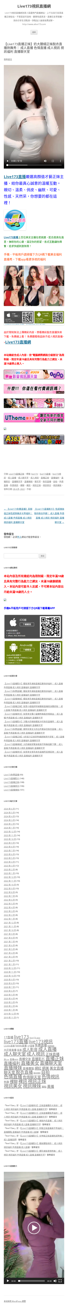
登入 (19, 536)
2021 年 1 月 (9, 964)
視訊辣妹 (57, 485)
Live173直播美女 (11, 786)
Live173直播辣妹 (11, 789)
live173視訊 (41, 1041)
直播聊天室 (17, 481)
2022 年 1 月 (9, 918)
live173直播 (45, 473)
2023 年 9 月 (9, 843)
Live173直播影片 (11, 778)
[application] (34, 1228)
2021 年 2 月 (9, 960)
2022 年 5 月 (9, 903)
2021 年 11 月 (10, 926)
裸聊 (22, 485)
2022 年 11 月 (10, 880)
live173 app (35, 1037)
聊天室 (38, 481)
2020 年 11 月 (10, 972)
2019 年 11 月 (10, 1017)
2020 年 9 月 (9, 979)
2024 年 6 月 (9, 808)
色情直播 (13, 1076)
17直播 (8, 1037)
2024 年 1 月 (9, 827)
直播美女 (30, 1063)
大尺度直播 (10, 1050)
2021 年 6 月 (9, 945)
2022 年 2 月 (9, 915)
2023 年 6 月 (9, 854)
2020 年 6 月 (9, 990)
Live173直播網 (18, 342)
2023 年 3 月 (9, 865)
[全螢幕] (60, 1280)
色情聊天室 (32, 1076)
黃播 (50, 1086)
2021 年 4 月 (9, 953)
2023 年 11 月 (10, 835)
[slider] (31, 1281)
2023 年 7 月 (9, 850)
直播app (14, 1059)
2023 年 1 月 (9, 873)
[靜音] (55, 1280)
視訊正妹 (37, 485)
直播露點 (28, 1068)
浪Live (6, 1059)
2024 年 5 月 (9, 812)
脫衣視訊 (37, 1073)
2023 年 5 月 (9, 858)
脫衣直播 (47, 481)
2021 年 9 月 (9, 934)
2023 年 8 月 (9, 846)
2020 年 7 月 (9, 987)
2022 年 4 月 (9, 907)
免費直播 (41, 1045)
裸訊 (28, 485)
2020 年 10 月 (10, 975)
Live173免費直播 (11, 774)
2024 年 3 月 (9, 820)
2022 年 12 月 (10, 877)
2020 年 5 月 (9, 994)
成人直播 (12, 477)
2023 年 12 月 (10, 831)
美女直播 (57, 1068)
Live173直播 (15, 176)
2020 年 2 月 (9, 1006)
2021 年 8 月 (9, 937)
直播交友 (25, 1059)
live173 (34, 473)
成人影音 (30, 1049)
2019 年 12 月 (10, 1013)
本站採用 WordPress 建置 (15, 1301)
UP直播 (30, 1045)
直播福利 (55, 477)
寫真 (19, 1049)
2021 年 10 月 (10, 930)
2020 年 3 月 (9, 1002)
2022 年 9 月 (9, 888)
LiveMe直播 (9, 1045)
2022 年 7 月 (9, 896)
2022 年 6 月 (9, 899)
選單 (34, 32)
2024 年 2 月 (9, 824)
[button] (34, 1228)
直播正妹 (45, 477)
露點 (44, 1086)
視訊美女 (47, 485)
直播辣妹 (28, 481)
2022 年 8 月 (9, 892)
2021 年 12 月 (10, 922)
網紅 (38, 1068)
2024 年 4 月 (9, 816)
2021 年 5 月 (9, 949)
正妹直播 (52, 1054)
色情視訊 (14, 485)
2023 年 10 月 (10, 839)
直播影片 (38, 1059)
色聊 (6, 1082)
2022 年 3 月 (9, 911)
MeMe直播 (21, 1045)
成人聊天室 (23, 477)
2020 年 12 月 (10, 968)
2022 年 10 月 (10, 884)
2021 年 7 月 (9, 941)
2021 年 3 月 (9, 956)
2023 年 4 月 (9, 861)
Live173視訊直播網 (34, 6)
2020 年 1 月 (9, 1009)
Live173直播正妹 (16, 473)
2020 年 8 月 (9, 983)
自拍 (55, 481)
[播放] (7, 1280)
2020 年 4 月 (9, 998)
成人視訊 (35, 477)
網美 (45, 1068)
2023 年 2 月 (9, 869)
